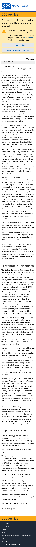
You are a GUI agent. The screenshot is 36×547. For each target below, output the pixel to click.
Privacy (4, 530)
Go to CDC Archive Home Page (18, 50)
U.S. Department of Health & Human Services (16, 535)
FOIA (3, 533)
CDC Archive (10, 14)
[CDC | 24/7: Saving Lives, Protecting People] (15, 6)
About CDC (5, 524)
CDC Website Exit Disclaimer (11, 544)
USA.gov (4, 541)
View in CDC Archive (18, 45)
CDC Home (28, 38)
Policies (4, 538)
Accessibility (6, 527)
